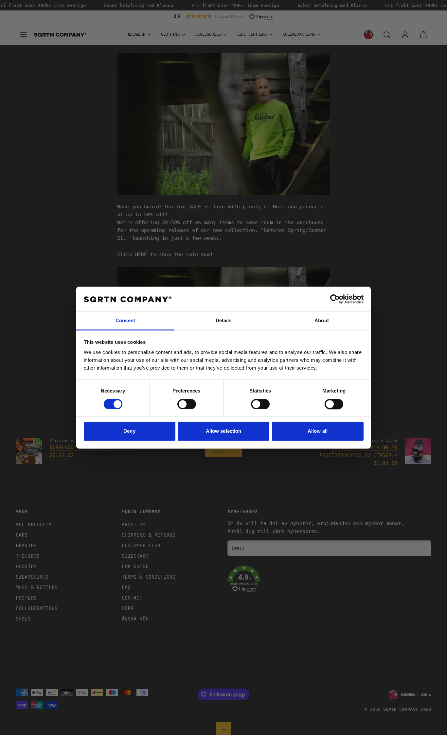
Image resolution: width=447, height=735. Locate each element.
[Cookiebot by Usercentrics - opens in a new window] (335, 299)
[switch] (186, 404)
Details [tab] (224, 321)
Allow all (318, 431)
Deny (129, 431)
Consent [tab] (125, 321)
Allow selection (223, 431)
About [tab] (321, 321)
